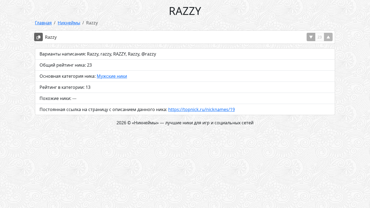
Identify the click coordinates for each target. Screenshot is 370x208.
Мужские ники (112, 76)
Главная (43, 23)
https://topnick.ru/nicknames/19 (201, 109)
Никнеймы (69, 23)
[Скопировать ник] (38, 37)
